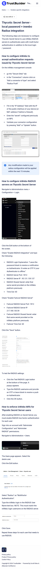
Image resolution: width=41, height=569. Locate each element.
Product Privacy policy (9, 557)
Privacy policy (6, 554)
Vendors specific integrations (20, 10)
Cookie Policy (6, 559)
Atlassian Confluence (8, 566)
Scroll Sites (34, 563)
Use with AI (9, 17)
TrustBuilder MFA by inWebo (29, 3)
